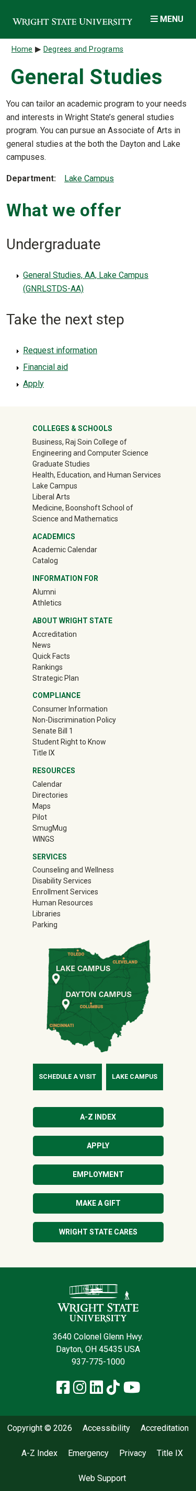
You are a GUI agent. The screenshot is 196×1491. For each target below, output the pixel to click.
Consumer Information (70, 709)
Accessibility (106, 1428)
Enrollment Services (65, 892)
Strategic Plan (55, 678)
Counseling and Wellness (73, 870)
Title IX (43, 753)
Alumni (59, 591)
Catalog (45, 560)
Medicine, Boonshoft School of (82, 508)
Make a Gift (98, 1203)
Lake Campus (89, 178)
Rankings (47, 667)
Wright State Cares (98, 1232)
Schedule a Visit (67, 1076)
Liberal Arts (51, 497)
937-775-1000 (98, 1362)
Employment (98, 1174)
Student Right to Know (69, 742)
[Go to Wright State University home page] (72, 19)
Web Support (102, 1478)
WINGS (43, 839)
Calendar (47, 784)
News (41, 645)
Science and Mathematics (75, 519)
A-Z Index (98, 1117)
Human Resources (62, 903)
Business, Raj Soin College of (79, 442)
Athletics (61, 602)
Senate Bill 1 (52, 731)
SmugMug (64, 827)
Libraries (46, 914)
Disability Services (61, 881)
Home (22, 49)
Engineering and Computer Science (90, 453)
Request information (60, 350)
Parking (44, 925)
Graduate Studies (61, 464)
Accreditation (54, 634)
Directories (50, 795)
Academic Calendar (64, 549)
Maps (41, 806)
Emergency (88, 1453)
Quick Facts (51, 656)
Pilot (39, 817)
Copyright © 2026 (39, 1428)
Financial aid (45, 367)
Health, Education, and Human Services (96, 475)
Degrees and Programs (83, 49)
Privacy (132, 1453)
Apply (33, 384)
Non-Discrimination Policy (74, 720)
